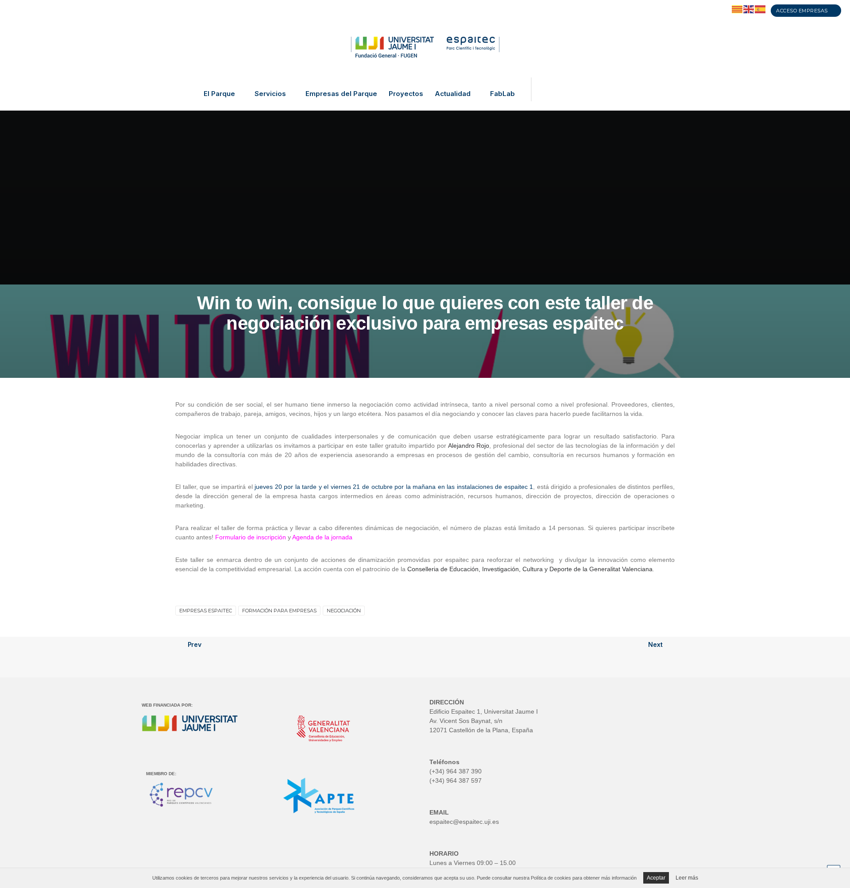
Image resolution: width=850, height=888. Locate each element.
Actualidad (453, 94)
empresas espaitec (205, 610)
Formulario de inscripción (250, 537)
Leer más (687, 878)
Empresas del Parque (341, 94)
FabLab (502, 94)
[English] (749, 8)
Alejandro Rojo (469, 445)
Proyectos (406, 94)
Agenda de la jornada (322, 537)
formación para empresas (279, 610)
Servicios (270, 94)
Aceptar (656, 878)
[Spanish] (760, 8)
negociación (344, 610)
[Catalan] (737, 8)
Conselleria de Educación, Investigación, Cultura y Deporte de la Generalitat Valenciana (530, 569)
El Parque (219, 94)
